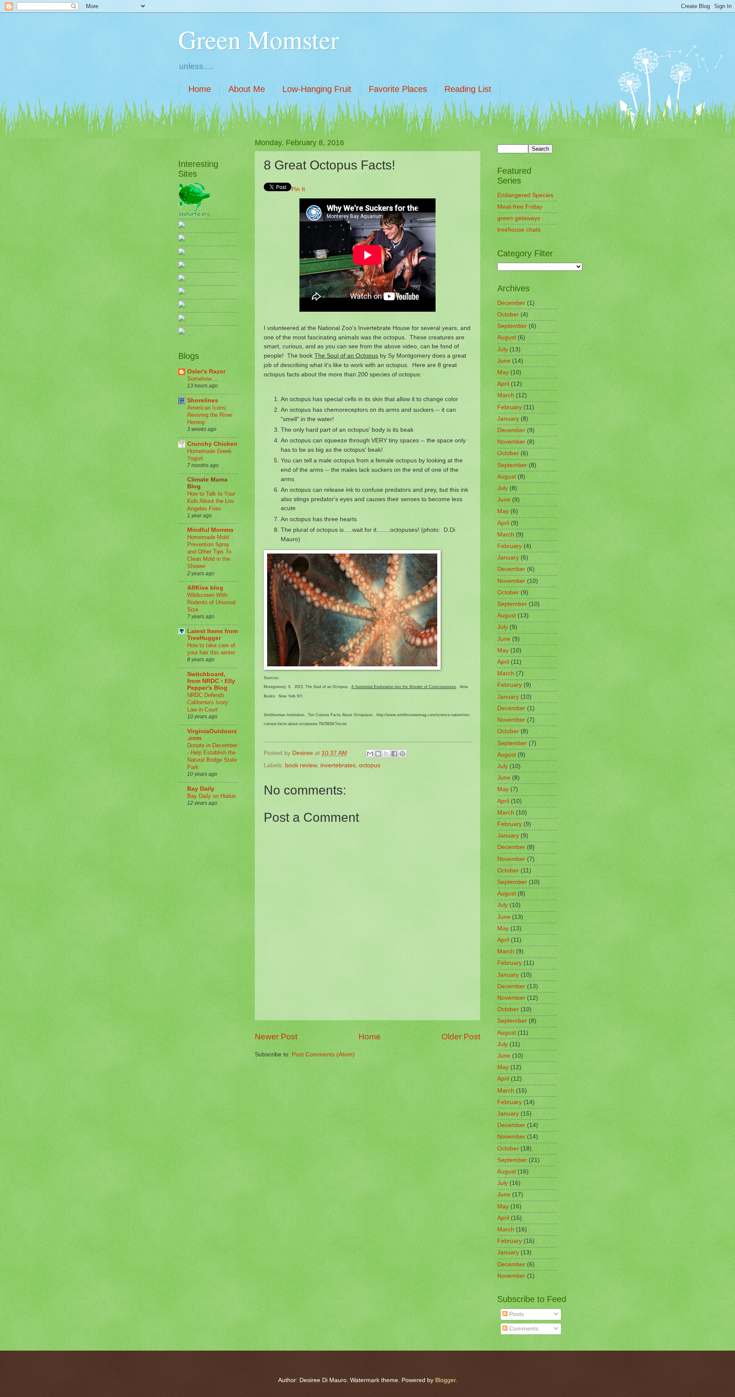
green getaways (518, 218)
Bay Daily (200, 789)
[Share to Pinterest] (402, 753)
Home (199, 89)
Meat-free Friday (519, 207)
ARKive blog (205, 588)
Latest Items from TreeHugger (212, 634)
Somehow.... (202, 379)
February (509, 407)
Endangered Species (525, 195)
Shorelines (202, 400)
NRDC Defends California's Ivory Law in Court (207, 702)
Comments (522, 1328)
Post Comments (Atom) (323, 1054)
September (512, 326)
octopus (369, 765)
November (511, 442)
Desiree (303, 753)
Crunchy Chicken (212, 444)
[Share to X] (386, 753)
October (508, 314)
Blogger (445, 1380)
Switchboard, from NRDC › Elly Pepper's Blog (211, 681)
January (508, 419)
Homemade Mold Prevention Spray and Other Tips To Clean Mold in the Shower (209, 551)
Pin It (298, 189)
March (505, 395)
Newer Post (276, 1036)
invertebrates (338, 765)
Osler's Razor (206, 371)
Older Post (461, 1036)
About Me (246, 89)
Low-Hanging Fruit (316, 89)
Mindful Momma (210, 530)
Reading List (467, 89)
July (502, 349)
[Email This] (370, 753)
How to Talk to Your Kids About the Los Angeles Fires (211, 501)
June (503, 361)
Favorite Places (398, 89)
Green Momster (258, 39)
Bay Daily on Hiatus (211, 796)
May (503, 372)
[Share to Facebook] (394, 753)
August (506, 337)
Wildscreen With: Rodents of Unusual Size (211, 602)
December (511, 303)
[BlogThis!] (378, 753)
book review (301, 765)
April (503, 384)
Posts (515, 1314)
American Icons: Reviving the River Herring (209, 414)
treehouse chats (519, 230)
